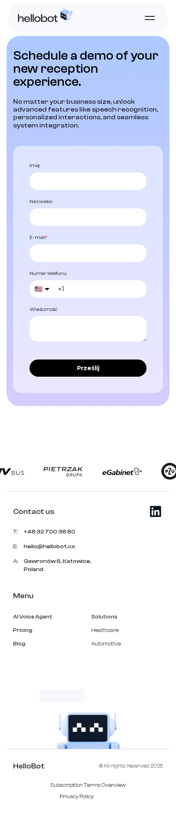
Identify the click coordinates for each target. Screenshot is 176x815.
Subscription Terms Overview (88, 785)
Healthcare (105, 630)
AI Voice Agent (32, 617)
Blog (19, 644)
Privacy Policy (77, 796)
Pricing (22, 630)
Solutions (104, 617)
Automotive (106, 644)
